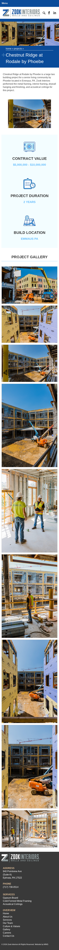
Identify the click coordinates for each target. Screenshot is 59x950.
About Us (7, 916)
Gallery (6, 929)
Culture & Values (11, 926)
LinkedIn (55, 13)
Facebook (49, 13)
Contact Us (8, 936)
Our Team (8, 923)
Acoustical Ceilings (12, 904)
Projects (18, 48)
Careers (7, 933)
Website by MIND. (42, 944)
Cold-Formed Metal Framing (17, 901)
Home (8, 48)
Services (7, 920)
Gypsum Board (10, 898)
